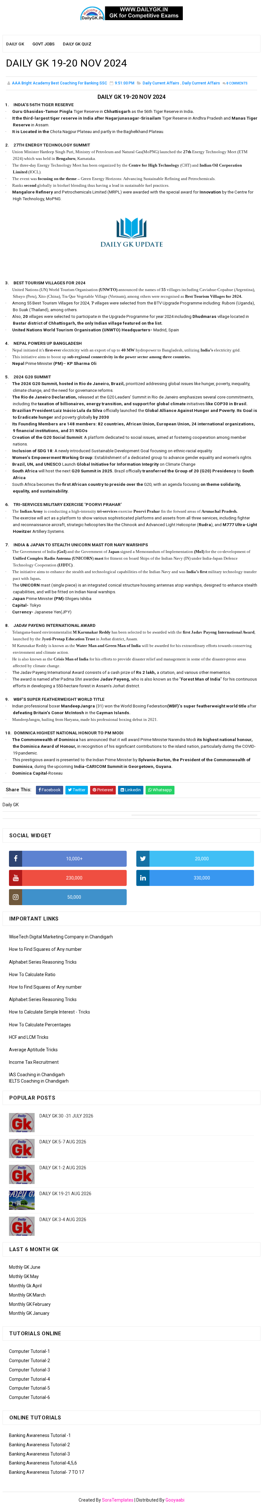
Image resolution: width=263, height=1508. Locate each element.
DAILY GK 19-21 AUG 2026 (65, 1193)
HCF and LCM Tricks (28, 1037)
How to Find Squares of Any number (45, 949)
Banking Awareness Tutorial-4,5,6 (43, 1462)
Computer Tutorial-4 (29, 1379)
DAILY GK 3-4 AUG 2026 (62, 1219)
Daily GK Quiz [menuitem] (77, 44)
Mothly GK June (24, 1267)
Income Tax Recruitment (34, 1062)
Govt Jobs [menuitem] (43, 44)
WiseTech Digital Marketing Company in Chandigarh (61, 936)
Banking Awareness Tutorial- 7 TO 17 (46, 1472)
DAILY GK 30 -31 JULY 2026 (66, 1115)
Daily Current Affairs (161, 83)
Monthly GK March (27, 1295)
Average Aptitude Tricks (33, 1049)
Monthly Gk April (25, 1285)
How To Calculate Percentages (40, 1024)
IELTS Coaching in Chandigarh (39, 1081)
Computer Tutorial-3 (29, 1369)
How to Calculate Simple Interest (42, 1012)
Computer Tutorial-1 (29, 1351)
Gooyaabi (174, 1500)
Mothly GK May (24, 1276)
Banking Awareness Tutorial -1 (40, 1435)
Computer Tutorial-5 (29, 1388)
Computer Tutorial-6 (29, 1397)
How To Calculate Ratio (32, 974)
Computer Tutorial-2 (29, 1360)
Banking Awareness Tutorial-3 (39, 1454)
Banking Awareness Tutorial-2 (39, 1444)
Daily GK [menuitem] (15, 44)
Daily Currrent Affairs (201, 83)
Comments (237, 83)
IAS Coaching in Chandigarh (37, 1074)
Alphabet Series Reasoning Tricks (43, 962)
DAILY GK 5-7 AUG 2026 (62, 1141)
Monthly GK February (30, 1304)
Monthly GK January (29, 1313)
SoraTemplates (117, 1500)
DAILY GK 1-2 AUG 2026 (62, 1167)
